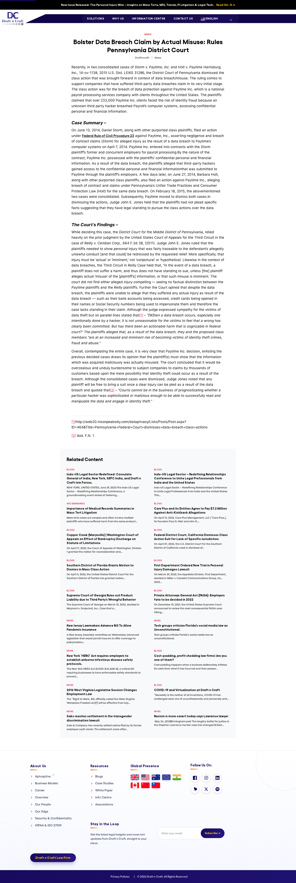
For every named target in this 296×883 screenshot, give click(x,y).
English (211, 18)
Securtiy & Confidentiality (53, 818)
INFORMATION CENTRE (148, 18)
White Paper (104, 790)
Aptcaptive (44, 776)
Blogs (99, 776)
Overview (41, 797)
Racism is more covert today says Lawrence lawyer (191, 716)
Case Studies (104, 783)
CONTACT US (183, 18)
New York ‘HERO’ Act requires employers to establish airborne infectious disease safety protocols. (100, 659)
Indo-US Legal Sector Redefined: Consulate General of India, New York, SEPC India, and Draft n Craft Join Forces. (104, 478)
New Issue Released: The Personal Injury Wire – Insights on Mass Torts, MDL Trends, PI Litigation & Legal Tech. (148, 4)
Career (40, 790)
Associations (104, 804)
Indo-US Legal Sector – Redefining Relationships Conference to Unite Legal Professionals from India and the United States (190, 478)
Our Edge (41, 811)
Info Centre (103, 797)
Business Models (46, 783)
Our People (43, 804)
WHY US (118, 18)
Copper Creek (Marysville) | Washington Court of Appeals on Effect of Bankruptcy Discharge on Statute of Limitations (103, 539)
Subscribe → (212, 833)
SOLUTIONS (95, 18)
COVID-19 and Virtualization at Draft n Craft (187, 689)
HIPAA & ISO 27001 (48, 825)
